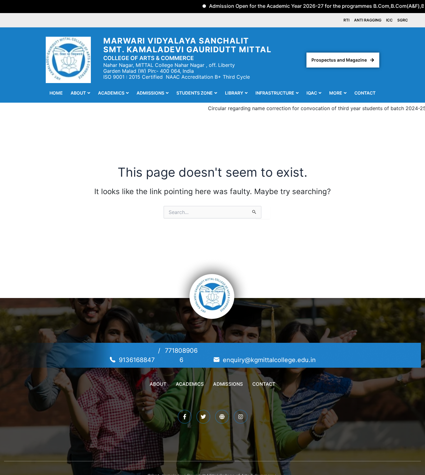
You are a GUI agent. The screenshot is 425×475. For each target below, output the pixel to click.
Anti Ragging (367, 20)
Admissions (150, 92)
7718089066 (181, 355)
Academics (111, 92)
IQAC (311, 92)
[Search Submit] (254, 212)
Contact (365, 92)
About (78, 92)
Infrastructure (274, 92)
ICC (389, 20)
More (335, 92)
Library (234, 92)
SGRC (402, 20)
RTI (346, 20)
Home (56, 92)
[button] (80, 93)
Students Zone (194, 92)
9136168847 (137, 360)
